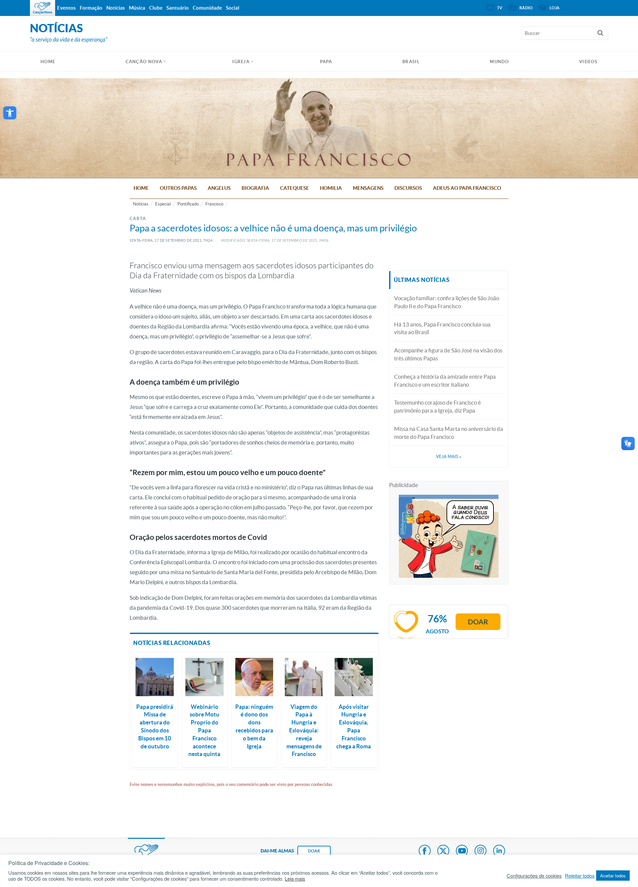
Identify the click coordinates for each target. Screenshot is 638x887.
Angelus (219, 188)
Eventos (66, 8)
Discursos (408, 188)
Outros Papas (178, 188)
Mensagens (368, 188)
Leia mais (295, 879)
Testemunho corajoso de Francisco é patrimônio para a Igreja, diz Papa (437, 406)
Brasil (411, 61)
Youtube (462, 851)
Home (141, 188)
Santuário (177, 8)
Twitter (443, 851)
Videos (588, 61)
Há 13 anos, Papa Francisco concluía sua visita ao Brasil (442, 328)
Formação (91, 8)
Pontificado (188, 203)
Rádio (526, 8)
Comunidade (207, 8)
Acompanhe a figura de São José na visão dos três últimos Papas (448, 354)
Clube (155, 8)
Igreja (241, 61)
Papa (326, 61)
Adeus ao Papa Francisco (467, 188)
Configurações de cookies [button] (534, 876)
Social (232, 8)
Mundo (499, 61)
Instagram (480, 851)
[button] (9, 112)
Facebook (424, 851)
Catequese (294, 188)
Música (137, 8)
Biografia (255, 188)
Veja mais (448, 456)
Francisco (214, 203)
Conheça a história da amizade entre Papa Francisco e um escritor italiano (445, 380)
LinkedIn (499, 851)
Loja (555, 8)
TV (499, 8)
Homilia (331, 188)
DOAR (314, 851)
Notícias (141, 203)
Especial (163, 203)
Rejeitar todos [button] (579, 876)
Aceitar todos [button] (613, 875)
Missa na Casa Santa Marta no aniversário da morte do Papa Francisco (448, 433)
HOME (48, 61)
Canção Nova (144, 61)
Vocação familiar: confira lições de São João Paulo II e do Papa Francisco (446, 302)
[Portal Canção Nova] (42, 8)
